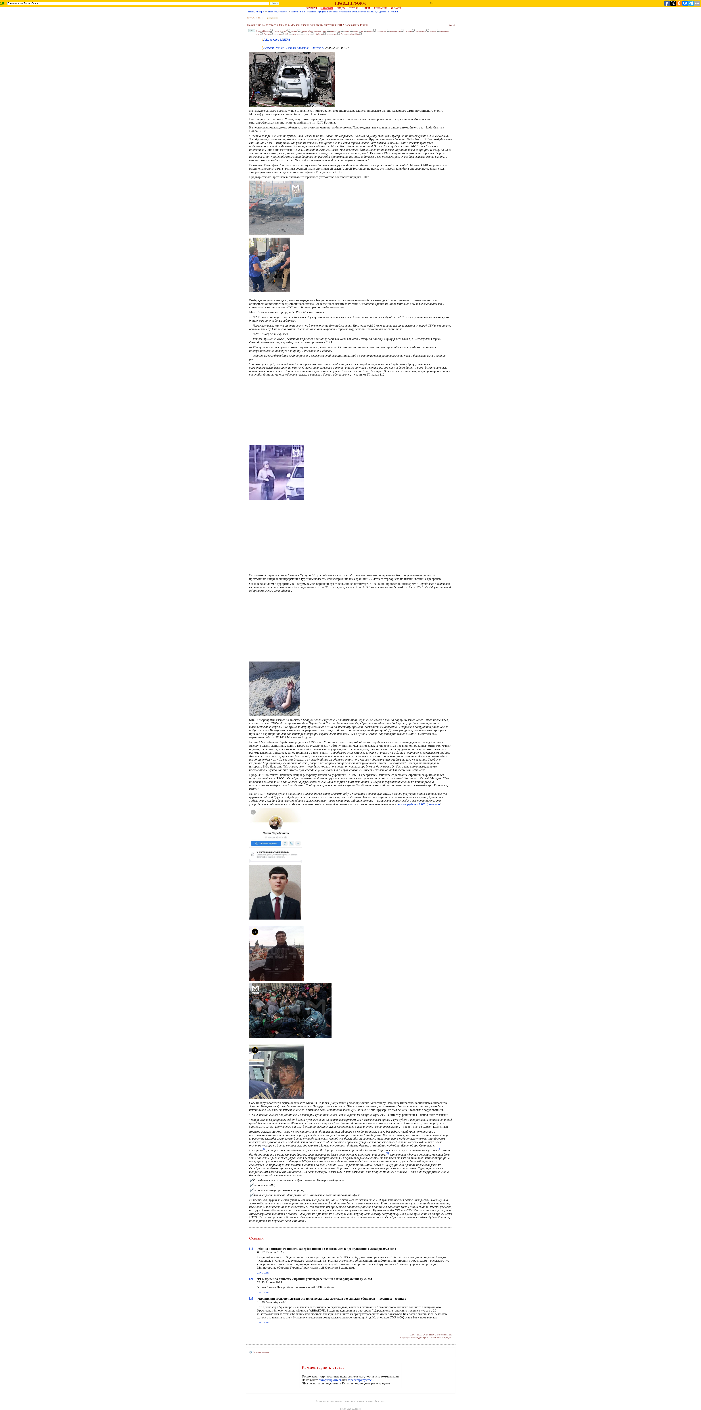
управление (332, 34)
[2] (251, 1279)
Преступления (272, 18)
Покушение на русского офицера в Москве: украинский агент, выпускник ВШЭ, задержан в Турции (344, 11)
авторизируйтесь (330, 1380)
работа (307, 34)
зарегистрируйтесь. (361, 1380)
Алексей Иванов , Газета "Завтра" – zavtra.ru (293, 48)
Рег (432, 3)
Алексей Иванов (263, 31)
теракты (277, 34)
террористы (395, 31)
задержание (421, 31)
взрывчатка (358, 31)
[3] (251, 1298)
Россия (267, 34)
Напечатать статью (261, 1352)
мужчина (296, 34)
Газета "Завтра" (280, 31)
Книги (366, 8)
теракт (370, 31)
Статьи (353, 8)
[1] (251, 1248)
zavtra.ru (263, 1272)
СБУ (286, 34)
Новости (326, 8)
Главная (311, 8)
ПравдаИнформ (256, 11)
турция (433, 31)
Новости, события (277, 11)
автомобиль (335, 31)
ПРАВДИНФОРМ (350, 3)
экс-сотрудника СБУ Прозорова (418, 804)
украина (408, 31)
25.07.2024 (252, 18)
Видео (341, 8)
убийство (319, 34)
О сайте (396, 8)
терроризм (381, 31)
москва (294, 31)
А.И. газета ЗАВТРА (350, 34)
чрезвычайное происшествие (313, 31)
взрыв (346, 31)
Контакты (380, 8)
